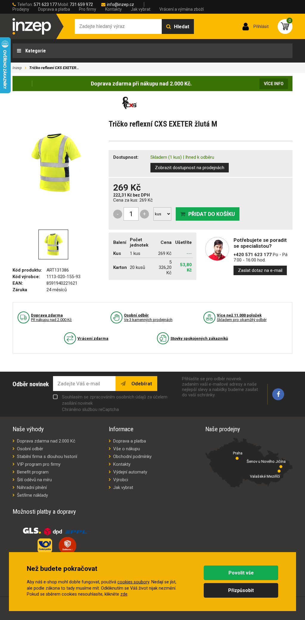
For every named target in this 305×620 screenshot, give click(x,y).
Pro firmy (87, 9)
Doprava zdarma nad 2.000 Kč (46, 441)
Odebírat (141, 384)
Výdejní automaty (130, 472)
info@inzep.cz (120, 4)
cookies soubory (133, 582)
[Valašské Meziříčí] (279, 471)
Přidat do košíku (211, 214)
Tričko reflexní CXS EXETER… (54, 68)
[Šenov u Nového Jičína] (280, 466)
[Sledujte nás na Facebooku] (278, 394)
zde (123, 594)
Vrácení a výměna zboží (181, 9)
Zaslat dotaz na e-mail (260, 270)
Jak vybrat (140, 9)
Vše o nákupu (126, 448)
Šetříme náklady (32, 495)
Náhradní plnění (32, 487)
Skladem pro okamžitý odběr (242, 317)
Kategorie (35, 51)
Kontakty (113, 9)
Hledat (181, 26)
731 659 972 (81, 4)
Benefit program (33, 472)
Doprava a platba (54, 9)
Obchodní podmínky (132, 456)
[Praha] (237, 458)
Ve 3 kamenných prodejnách (148, 317)
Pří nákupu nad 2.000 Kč (51, 317)
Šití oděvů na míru (34, 479)
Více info (274, 83)
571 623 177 (45, 4)
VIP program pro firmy (38, 464)
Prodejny (21, 9)
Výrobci (120, 479)
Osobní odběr (30, 448)
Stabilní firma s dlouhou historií (47, 456)
